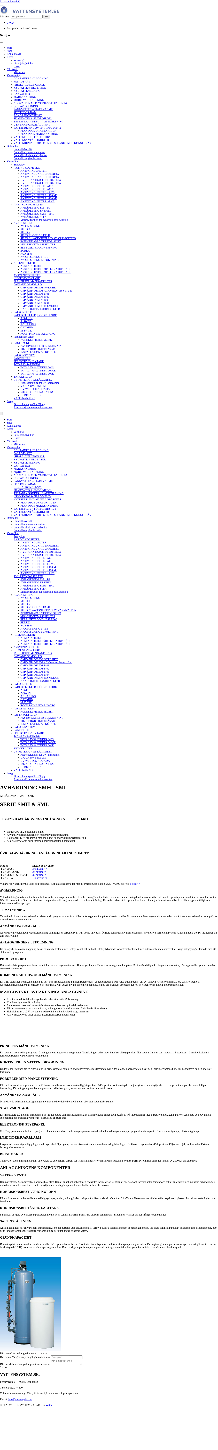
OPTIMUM (26, 327)
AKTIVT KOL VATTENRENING (39, 173)
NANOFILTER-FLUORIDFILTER (40, 309)
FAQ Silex (26, 253)
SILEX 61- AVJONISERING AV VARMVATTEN (48, 238)
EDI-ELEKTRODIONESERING (38, 247)
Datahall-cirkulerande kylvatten (30, 155)
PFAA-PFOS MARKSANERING (39, 133)
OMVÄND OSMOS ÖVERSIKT (39, 287)
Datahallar (12, 146)
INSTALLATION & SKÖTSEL (38, 352)
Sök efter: (5, 16)
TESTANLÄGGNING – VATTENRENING (39, 121)
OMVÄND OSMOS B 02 (34, 296)
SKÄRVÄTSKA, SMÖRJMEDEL (33, 118)
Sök (47, 16)
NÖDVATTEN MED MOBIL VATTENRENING (41, 103)
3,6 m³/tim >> (39, 868)
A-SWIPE (26, 321)
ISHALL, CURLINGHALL (29, 84)
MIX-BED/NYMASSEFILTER (37, 244)
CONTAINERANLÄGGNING (31, 78)
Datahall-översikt (23, 149)
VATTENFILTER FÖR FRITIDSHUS (35, 136)
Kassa (10, 57)
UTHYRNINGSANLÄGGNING (32, 124)
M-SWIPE (26, 330)
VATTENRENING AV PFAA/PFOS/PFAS (37, 127)
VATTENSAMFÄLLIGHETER (31, 140)
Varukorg (19, 60)
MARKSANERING (25, 96)
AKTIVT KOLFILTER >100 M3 (38, 195)
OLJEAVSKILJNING (26, 106)
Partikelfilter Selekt (24, 336)
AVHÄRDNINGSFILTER (28, 204)
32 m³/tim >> (39, 874)
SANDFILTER (22, 358)
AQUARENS (28, 324)
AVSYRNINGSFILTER (27, 275)
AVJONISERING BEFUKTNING (39, 259)
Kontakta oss (14, 53)
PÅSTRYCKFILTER (25, 342)
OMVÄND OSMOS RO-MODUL (39, 306)
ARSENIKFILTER (24, 262)
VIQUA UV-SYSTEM (33, 385)
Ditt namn (5, 1353)
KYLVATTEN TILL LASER (30, 87)
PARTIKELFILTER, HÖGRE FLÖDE (35, 315)
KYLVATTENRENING (27, 90)
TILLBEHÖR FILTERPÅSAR (37, 349)
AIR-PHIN (26, 318)
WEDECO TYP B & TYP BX (37, 392)
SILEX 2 (25, 232)
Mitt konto (12, 69)
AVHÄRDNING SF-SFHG (35, 210)
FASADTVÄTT (23, 81)
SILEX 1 (25, 229)
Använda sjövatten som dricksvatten (33, 407)
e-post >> (135, 883)
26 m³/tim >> (39, 871)
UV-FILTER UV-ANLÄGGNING (33, 379)
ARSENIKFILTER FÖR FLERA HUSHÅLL (45, 269)
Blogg (10, 401)
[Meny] (1, 413)
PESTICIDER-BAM (25, 112)
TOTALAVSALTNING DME (37, 373)
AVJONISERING (23, 223)
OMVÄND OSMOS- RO (28, 284)
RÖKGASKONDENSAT (28, 115)
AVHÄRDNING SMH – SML (37, 213)
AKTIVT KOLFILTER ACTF (37, 186)
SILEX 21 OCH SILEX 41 (35, 235)
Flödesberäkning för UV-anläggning (39, 382)
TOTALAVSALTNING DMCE (38, 370)
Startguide (19, 164)
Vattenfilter (13, 161)
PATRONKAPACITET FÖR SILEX (40, 241)
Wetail (49, 1405)
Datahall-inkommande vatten (29, 152)
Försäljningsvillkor (24, 63)
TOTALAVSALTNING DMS (37, 367)
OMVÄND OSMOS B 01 (34, 293)
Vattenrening (13, 75)
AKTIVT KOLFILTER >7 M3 (37, 192)
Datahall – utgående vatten (28, 158)
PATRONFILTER (24, 312)
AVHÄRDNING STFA (33, 216)
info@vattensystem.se (20, 1399)
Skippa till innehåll (10, 1)
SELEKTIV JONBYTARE (29, 361)
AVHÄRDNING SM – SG (35, 207)
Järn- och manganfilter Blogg (29, 404)
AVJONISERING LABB (34, 256)
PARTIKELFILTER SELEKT (37, 339)
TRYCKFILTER (23, 376)
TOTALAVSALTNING (27, 364)
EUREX (25, 250)
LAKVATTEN (22, 93)
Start (9, 47)
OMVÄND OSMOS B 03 (34, 299)
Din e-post (5, 1357)
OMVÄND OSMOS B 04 (34, 302)
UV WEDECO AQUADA (35, 389)
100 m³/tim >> (40, 877)
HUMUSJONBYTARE (27, 278)
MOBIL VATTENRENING (29, 100)
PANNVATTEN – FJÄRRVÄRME (33, 109)
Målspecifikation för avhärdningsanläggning (44, 219)
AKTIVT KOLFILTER (27, 167)
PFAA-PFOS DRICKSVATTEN (38, 130)
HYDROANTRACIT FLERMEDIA (40, 179)
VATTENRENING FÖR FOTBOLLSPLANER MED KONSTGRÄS (52, 143)
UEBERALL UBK (31, 395)
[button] (3, 1367)
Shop (9, 50)
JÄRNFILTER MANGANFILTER (33, 281)
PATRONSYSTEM (24, 355)
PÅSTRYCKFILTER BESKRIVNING (42, 345)
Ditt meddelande (9, 1364)
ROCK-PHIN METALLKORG (37, 333)
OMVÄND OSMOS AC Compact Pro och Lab (46, 290)
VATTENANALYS (24, 398)
